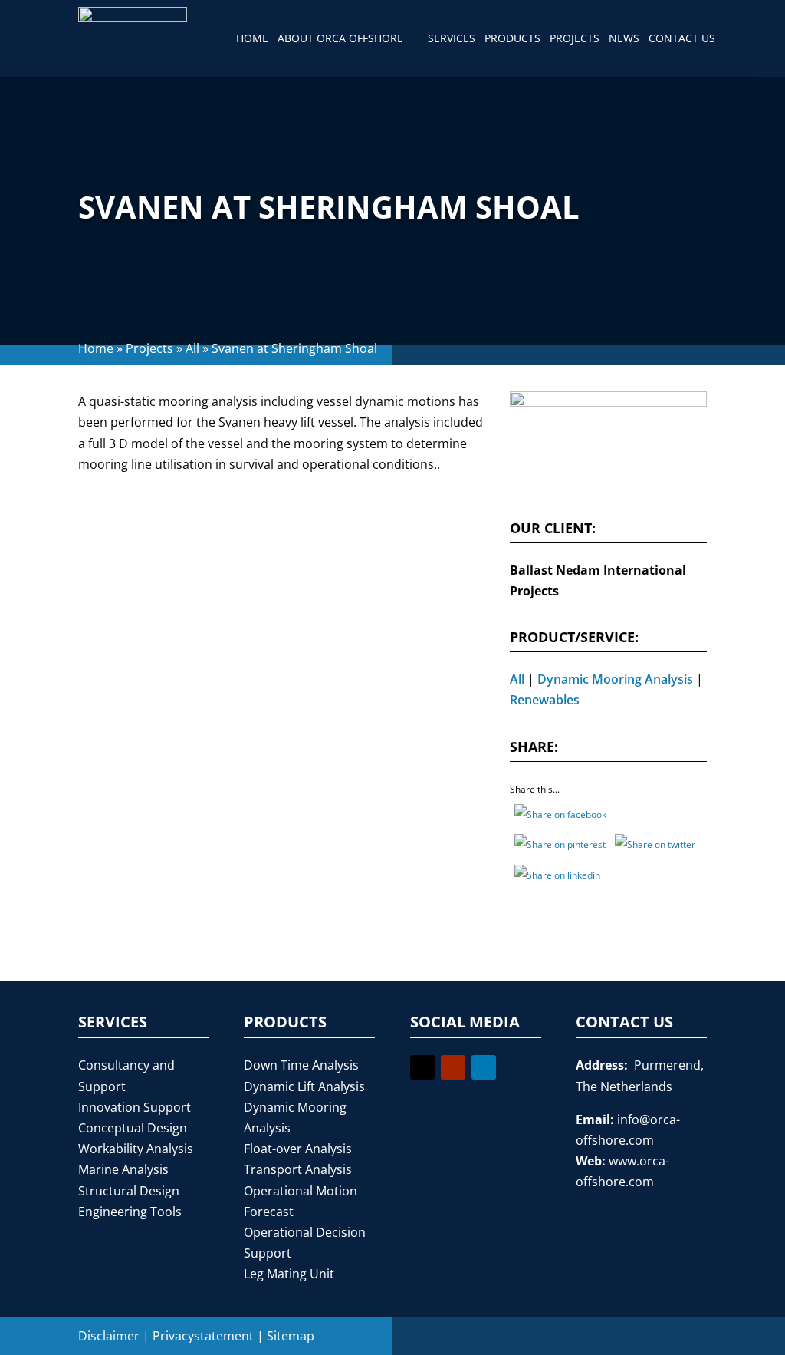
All (192, 348)
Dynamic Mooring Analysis (615, 679)
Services (451, 38)
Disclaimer (109, 1335)
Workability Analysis (135, 1148)
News (624, 38)
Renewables (545, 699)
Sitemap (290, 1335)
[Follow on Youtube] (453, 1067)
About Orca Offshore (340, 38)
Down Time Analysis (301, 1065)
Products (512, 38)
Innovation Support (134, 1107)
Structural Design (128, 1190)
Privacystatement (203, 1335)
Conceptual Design (132, 1127)
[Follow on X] (422, 1067)
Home (252, 38)
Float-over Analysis (298, 1148)
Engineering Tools (130, 1211)
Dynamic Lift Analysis (304, 1086)
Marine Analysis (123, 1169)
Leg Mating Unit (289, 1273)
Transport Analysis (298, 1169)
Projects (574, 38)
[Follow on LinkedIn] (483, 1067)
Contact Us (682, 38)
